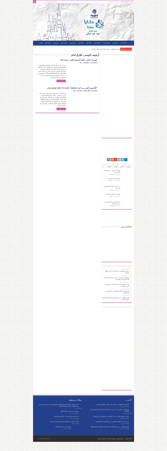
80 (109, 180)
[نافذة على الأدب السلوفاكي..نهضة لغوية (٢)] (126, 245)
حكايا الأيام (47, 43)
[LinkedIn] (53, 2)
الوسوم (116, 166)
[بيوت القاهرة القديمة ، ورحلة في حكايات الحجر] (116, 232)
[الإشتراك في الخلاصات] (35, 55)
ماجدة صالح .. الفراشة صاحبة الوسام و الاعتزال (64, 421)
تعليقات (109, 166)
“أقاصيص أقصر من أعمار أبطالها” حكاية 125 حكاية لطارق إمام (72, 88)
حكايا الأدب (124, 43)
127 (110, 174)
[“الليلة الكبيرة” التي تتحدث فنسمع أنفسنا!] (116, 258)
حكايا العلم (89, 43)
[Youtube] (51, 2)
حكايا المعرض (79, 90)
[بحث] (34, 1)
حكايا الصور (73, 43)
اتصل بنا (111, 1)
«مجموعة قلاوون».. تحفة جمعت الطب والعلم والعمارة (105, 49)
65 (110, 205)
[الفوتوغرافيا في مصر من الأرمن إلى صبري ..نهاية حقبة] (107, 251)
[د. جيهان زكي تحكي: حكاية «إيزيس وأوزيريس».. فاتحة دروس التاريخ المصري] (107, 232)
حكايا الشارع (97, 43)
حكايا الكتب (81, 43)
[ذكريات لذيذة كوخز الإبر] (126, 181)
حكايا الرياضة (63, 43)
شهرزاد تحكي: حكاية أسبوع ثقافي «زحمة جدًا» (78, 60)
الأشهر (122, 166)
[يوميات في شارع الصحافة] (126, 196)
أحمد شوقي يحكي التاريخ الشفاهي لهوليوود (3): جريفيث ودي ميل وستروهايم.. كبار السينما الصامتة (59, 405)
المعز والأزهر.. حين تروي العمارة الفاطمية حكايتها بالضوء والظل (109, 426)
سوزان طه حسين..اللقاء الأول (70, 411)
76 (110, 190)
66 (110, 196)
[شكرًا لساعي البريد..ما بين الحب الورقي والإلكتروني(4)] (116, 238)
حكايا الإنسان (107, 43)
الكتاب (41, 43)
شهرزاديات (55, 43)
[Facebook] (57, 2)
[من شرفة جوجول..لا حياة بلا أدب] (107, 258)
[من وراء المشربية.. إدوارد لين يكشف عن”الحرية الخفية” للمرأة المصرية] (107, 245)
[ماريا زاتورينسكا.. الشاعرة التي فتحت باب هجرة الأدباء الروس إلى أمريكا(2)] (126, 238)
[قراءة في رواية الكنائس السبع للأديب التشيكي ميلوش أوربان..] (126, 232)
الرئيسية (130, 43)
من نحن (116, 1)
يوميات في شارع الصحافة (113, 194)
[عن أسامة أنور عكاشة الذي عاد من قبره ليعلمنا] (126, 204)
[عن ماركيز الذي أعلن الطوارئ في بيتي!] (126, 188)
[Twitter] (55, 2)
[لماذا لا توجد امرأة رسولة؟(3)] (126, 258)
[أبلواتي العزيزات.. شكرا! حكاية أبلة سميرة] (126, 173)
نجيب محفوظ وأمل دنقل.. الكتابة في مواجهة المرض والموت (110, 416)
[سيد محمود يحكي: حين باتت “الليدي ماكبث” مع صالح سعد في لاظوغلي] (116, 251)
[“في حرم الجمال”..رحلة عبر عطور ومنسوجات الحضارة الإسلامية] (126, 251)
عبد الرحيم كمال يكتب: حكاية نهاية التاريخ (66, 416)
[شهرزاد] (83, 22)
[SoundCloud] (49, 2)
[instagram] (47, 2)
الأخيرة (128, 166)
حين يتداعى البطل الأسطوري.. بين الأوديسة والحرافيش (112, 421)
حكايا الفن (115, 43)
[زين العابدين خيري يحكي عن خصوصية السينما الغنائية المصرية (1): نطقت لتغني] (116, 245)
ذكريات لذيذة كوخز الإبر (114, 178)
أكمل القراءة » (61, 81)
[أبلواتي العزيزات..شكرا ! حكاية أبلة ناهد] (107, 238)
